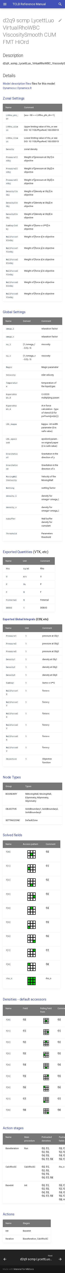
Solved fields (12, 835)
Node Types (12, 777)
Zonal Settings (13, 98)
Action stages (13, 1128)
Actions (8, 1214)
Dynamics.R (24, 88)
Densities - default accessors (24, 999)
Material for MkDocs (24, 1269)
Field (25, 1008)
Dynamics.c (10, 88)
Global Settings (14, 312)
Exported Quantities (17, 552)
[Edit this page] (60, 20)
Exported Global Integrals (19, 619)
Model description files (17, 83)
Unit (25, 561)
